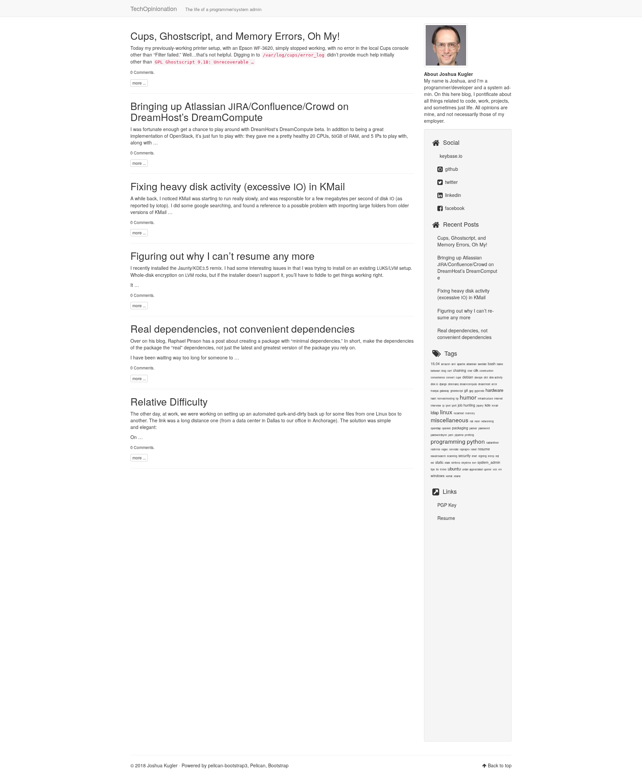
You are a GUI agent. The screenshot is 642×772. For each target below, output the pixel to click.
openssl (446, 428)
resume (484, 448)
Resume (446, 518)
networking (487, 421)
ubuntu (454, 468)
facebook (454, 208)
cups (458, 377)
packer (473, 428)
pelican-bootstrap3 (227, 765)
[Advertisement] (468, 628)
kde (488, 405)
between (435, 370)
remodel (453, 449)
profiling (469, 435)
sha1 (474, 456)
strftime (455, 462)
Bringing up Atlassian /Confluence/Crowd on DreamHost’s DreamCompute (239, 111)
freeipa (434, 391)
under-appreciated (472, 469)
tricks (443, 469)
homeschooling (445, 398)
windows (437, 475)
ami (453, 364)
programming (448, 441)
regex (444, 449)
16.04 (435, 363)
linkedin (452, 195)
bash (492, 363)
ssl (432, 462)
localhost (459, 413)
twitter (451, 182)
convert (450, 377)
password (484, 428)
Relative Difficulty (169, 401)
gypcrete (479, 391)
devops (478, 377)
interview (436, 405)
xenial (449, 476)
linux (446, 412)
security (464, 455)
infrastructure (485, 398)
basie (500, 364)
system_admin (488, 462)
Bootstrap (278, 765)
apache (461, 364)
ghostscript (456, 391)
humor (468, 397)
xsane (457, 476)
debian (467, 376)
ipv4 (448, 405)
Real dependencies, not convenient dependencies (242, 328)
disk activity (496, 377)
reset (473, 449)
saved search (438, 456)
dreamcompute (468, 384)
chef (469, 370)
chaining (459, 370)
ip (443, 405)
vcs (495, 469)
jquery (480, 405)
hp (457, 398)
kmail (495, 405)
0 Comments (141, 72)
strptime (466, 462)
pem (450, 435)
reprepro (464, 449)
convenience (438, 377)
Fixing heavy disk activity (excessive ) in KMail (237, 186)
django (443, 384)
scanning (452, 456)
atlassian (471, 364)
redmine (435, 449)
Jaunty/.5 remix (200, 267)
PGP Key (446, 505)
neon (477, 421)
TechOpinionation (195, 8)
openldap (436, 428)
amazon (445, 364)
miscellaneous (449, 420)
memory (470, 413)
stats (447, 462)
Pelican (257, 765)
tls (437, 469)
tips (433, 469)
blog (160, 340)
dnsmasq (453, 384)
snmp (491, 456)
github (451, 169)
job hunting (466, 405)
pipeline (459, 435)
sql (497, 456)
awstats (482, 364)
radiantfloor (492, 442)
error (494, 384)
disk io (434, 384)
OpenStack (181, 135)
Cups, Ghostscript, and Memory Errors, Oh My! (235, 35)
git (466, 390)
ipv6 (454, 405)
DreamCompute (296, 129)
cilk (475, 370)
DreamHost (263, 129)
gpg (471, 391)
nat (471, 421)
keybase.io (450, 155)
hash (433, 398)
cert (449, 370)
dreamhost (484, 384)
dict (486, 377)
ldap (435, 412)
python (476, 441)
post (220, 340)
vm (500, 469)
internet (498, 398)
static (439, 462)
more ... (139, 83)
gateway (444, 391)
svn (474, 462)
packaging (460, 427)
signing (482, 456)
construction (486, 370)
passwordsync (439, 435)
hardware (494, 390)
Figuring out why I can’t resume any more (222, 255)
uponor (488, 469)
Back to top (500, 765)
